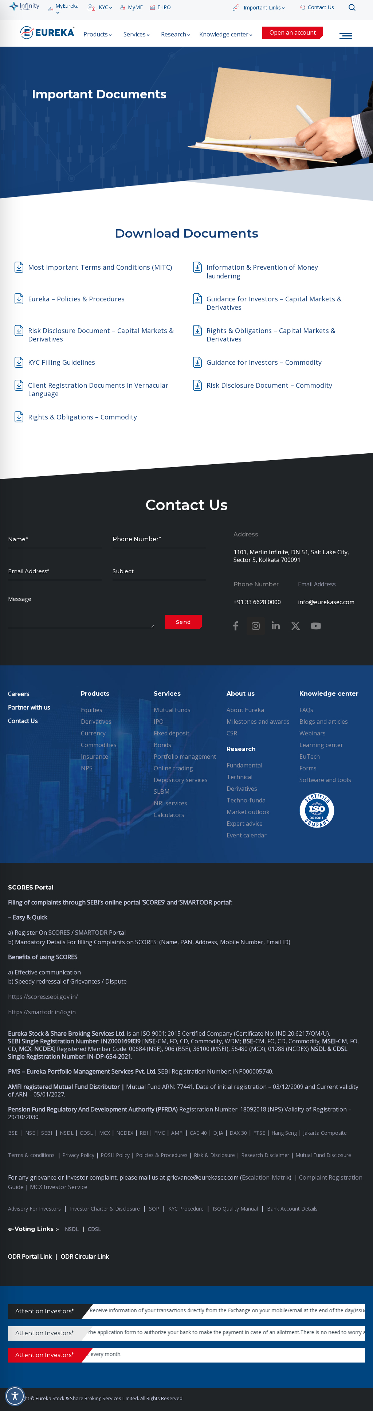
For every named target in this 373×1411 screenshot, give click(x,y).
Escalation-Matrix (266, 1177)
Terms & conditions (32, 1155)
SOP (154, 1208)
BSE (13, 1132)
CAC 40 (198, 1132)
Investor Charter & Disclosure (105, 1208)
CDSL (86, 1132)
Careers (19, 694)
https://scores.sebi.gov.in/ (43, 997)
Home (347, 35)
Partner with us (29, 707)
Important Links (262, 7)
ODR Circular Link (85, 1256)
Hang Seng (284, 1132)
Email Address (317, 584)
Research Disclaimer (265, 1155)
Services (134, 34)
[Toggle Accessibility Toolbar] (14, 1396)
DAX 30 (238, 1132)
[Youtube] (316, 626)
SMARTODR (91, 933)
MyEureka (67, 6)
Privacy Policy (78, 1155)
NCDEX (124, 1132)
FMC (159, 1132)
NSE (30, 1132)
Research (173, 34)
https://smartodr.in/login (42, 1012)
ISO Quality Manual (235, 1208)
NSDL (67, 1132)
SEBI (46, 1132)
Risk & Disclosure (214, 1155)
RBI (144, 1132)
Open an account (293, 32)
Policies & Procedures (162, 1155)
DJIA (218, 1132)
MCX (104, 1132)
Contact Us (321, 7)
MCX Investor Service (58, 1187)
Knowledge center (223, 34)
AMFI (177, 1132)
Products (95, 34)
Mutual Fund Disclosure (323, 1155)
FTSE (259, 1132)
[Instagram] (256, 626)
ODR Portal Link (30, 1256)
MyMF (135, 7)
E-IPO (164, 7)
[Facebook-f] (236, 626)
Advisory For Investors (34, 1208)
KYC (103, 7)
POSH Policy (115, 1155)
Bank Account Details (292, 1208)
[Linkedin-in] (276, 626)
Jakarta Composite (325, 1132)
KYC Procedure (186, 1208)
